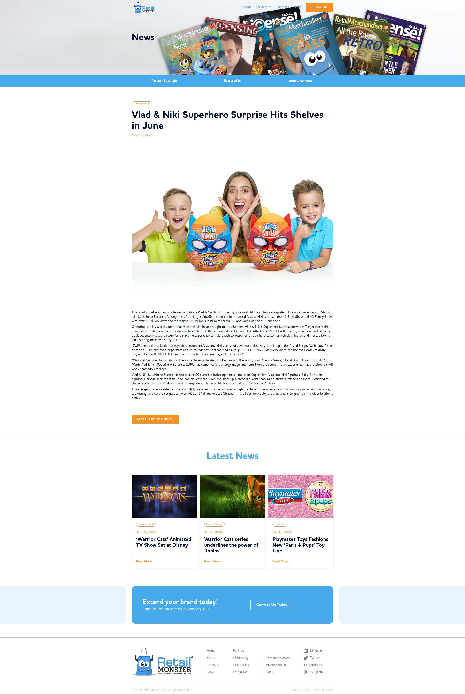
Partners (282, 7)
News (297, 7)
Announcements (300, 80)
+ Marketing (240, 665)
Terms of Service (323, 690)
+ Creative (239, 672)
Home (211, 651)
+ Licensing (240, 658)
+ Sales (268, 672)
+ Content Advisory (276, 658)
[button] (264, 7)
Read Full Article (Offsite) (155, 419)
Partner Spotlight (164, 80)
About (246, 7)
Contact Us (319, 7)
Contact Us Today (271, 605)
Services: (238, 651)
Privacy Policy (301, 690)
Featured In (232, 80)
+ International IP (275, 665)
